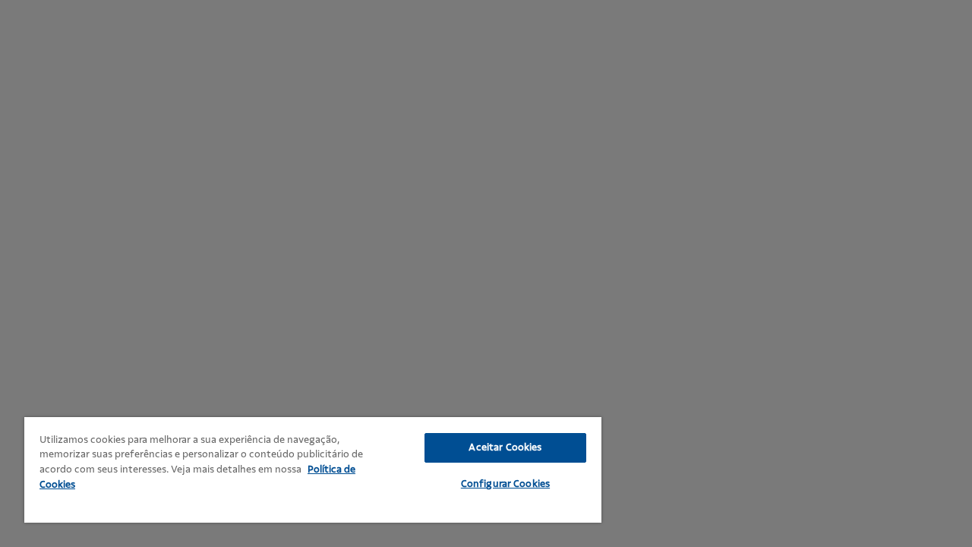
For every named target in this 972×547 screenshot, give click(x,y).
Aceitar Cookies (505, 447)
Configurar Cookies (505, 484)
